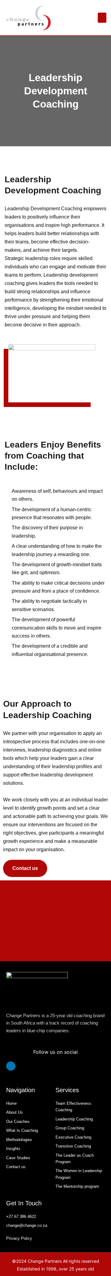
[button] (102, 18)
